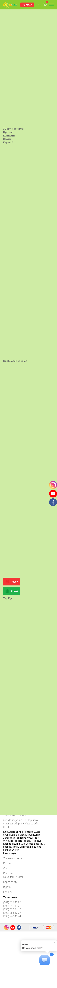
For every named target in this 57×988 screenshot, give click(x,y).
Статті (7, 139)
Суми (6, 834)
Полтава (29, 831)
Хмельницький (32, 834)
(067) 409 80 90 (12, 902)
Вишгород (25, 846)
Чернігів (18, 840)
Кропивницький (11, 843)
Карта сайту (10, 882)
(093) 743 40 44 (12, 916)
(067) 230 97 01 (15, 815)
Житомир (8, 840)
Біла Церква (27, 843)
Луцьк (30, 837)
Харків (12, 831)
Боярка (7, 849)
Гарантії (8, 142)
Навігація (9, 853)
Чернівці (36, 840)
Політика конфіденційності (13, 875)
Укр (5, 598)
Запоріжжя (9, 837)
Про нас (8, 132)
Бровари (8, 846)
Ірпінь (16, 846)
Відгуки (7, 887)
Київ (5, 831)
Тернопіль (21, 837)
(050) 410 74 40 (12, 909)
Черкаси (27, 840)
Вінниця (20, 834)
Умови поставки (13, 128)
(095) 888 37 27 (12, 912)
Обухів (15, 849)
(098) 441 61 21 (12, 906)
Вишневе (36, 846)
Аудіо (15, 581)
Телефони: (10, 897)
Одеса (37, 831)
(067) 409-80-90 (40, 4)
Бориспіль (39, 843)
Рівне (37, 837)
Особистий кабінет (15, 361)
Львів (12, 834)
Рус (10, 598)
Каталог (27, 4)
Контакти (9, 135)
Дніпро (20, 831)
